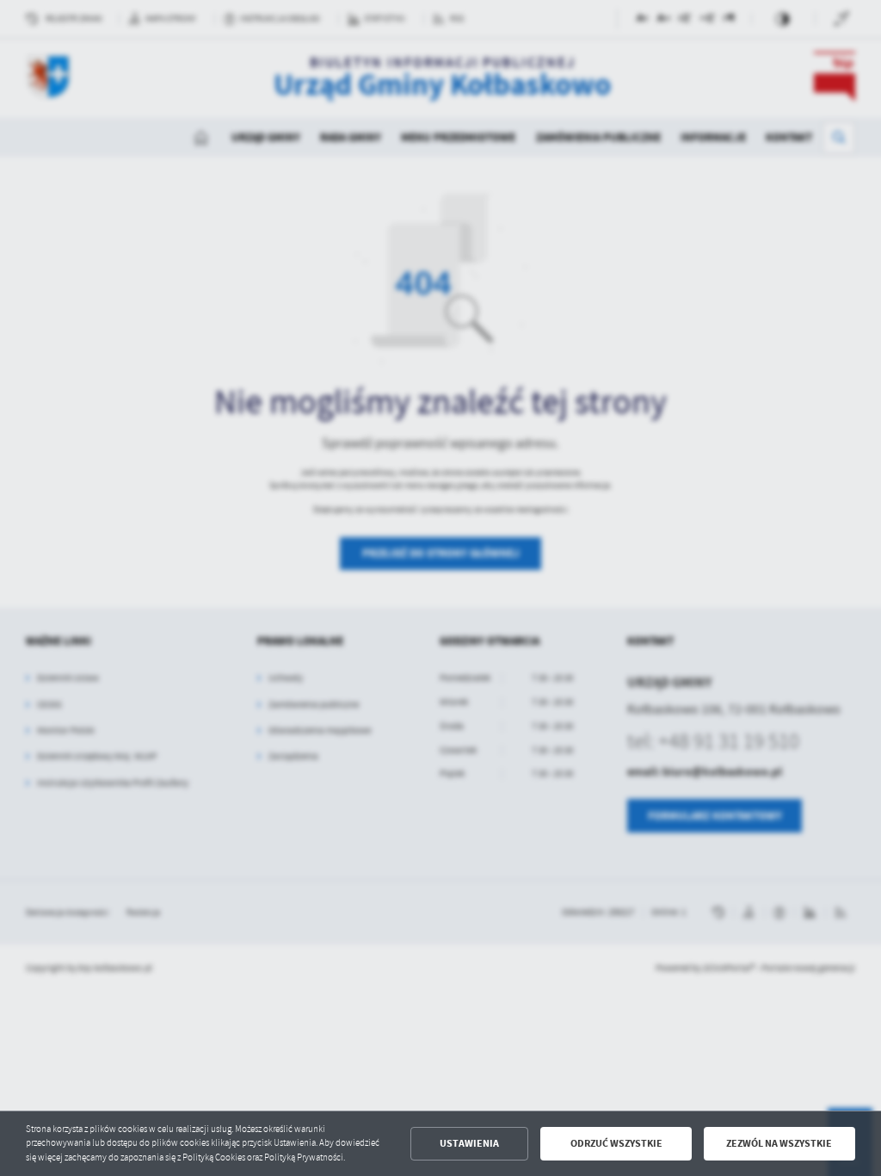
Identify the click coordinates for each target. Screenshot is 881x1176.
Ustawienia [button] (469, 1143)
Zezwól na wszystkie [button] (779, 1143)
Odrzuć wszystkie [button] (616, 1143)
